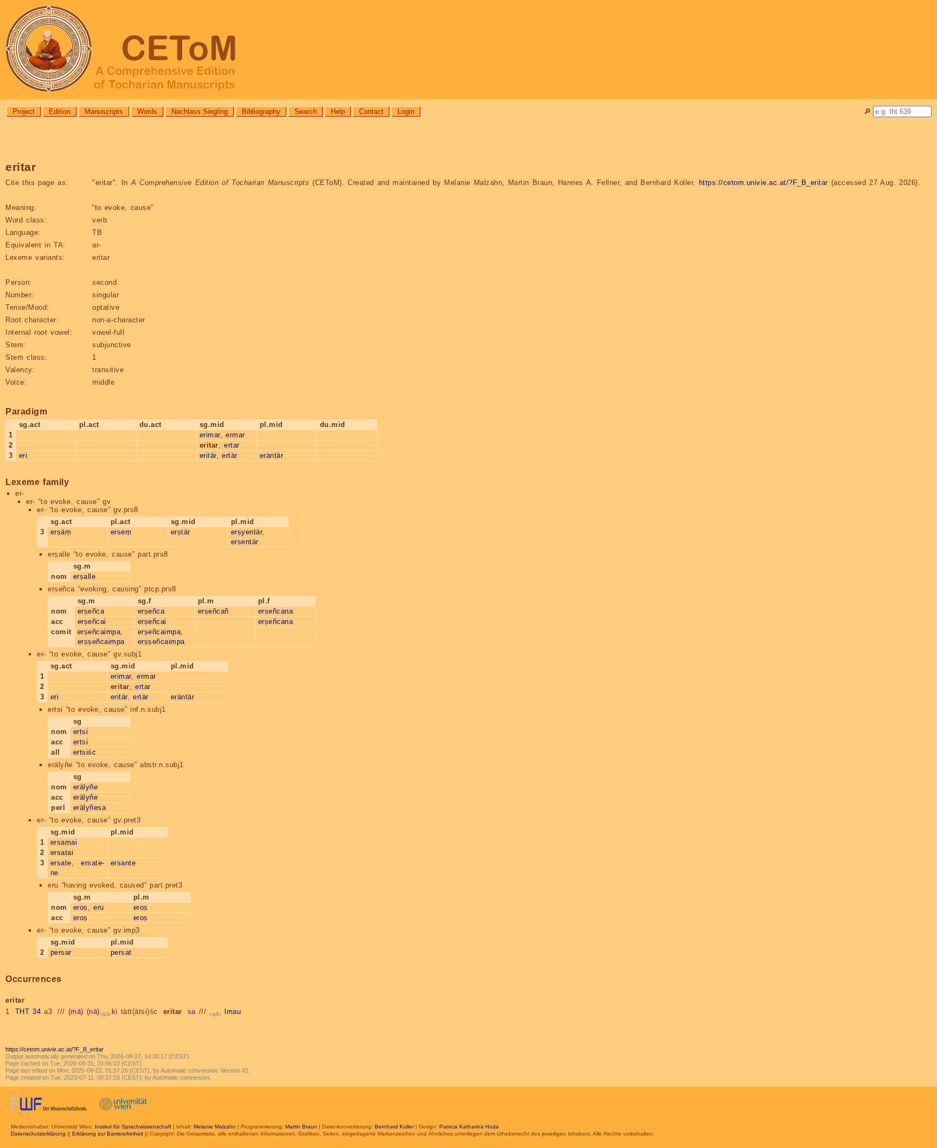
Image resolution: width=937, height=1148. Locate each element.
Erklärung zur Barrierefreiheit (107, 1134)
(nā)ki (102, 1011)
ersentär (245, 542)
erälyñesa (89, 807)
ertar (232, 445)
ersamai (64, 842)
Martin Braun (301, 1127)
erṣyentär (246, 532)
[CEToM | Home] (468, 49)
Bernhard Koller (394, 1127)
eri (23, 455)
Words (147, 111)
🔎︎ (867, 111)
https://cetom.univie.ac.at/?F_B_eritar (763, 182)
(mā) (76, 1011)
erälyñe (85, 787)
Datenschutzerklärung (38, 1134)
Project (23, 111)
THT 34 (28, 1011)
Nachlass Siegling (199, 111)
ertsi (80, 732)
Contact (371, 111)
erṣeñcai (92, 621)
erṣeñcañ (213, 611)
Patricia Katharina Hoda (469, 1127)
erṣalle (84, 576)
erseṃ (121, 532)
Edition (59, 111)
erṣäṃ (61, 532)
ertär (230, 455)
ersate (61, 863)
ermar (235, 435)
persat (121, 952)
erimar (210, 435)
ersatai (62, 853)
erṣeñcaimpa (99, 632)
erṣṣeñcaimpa (101, 641)
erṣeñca (91, 611)
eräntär (272, 455)
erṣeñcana (275, 611)
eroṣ (80, 907)
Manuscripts (104, 111)
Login (405, 111)
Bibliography (261, 111)
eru (98, 907)
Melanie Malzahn (215, 1127)
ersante (123, 863)
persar (61, 952)
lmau (232, 1011)
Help (338, 111)
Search (305, 111)
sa (192, 1011)
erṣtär (180, 532)
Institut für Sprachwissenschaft (133, 1127)
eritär (208, 455)
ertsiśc (85, 752)
